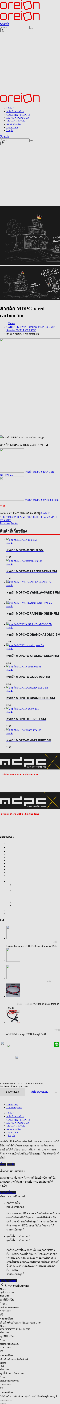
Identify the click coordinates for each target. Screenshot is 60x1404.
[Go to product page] (33, 730)
